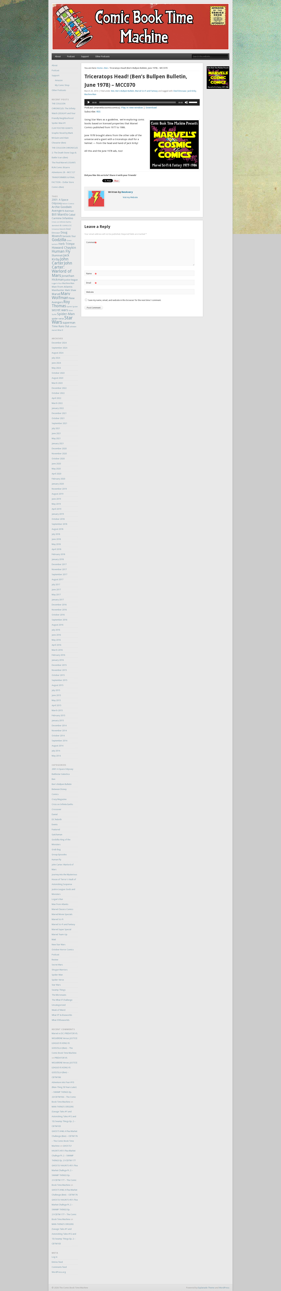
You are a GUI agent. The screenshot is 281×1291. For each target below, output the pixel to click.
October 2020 (58, 458)
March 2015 (57, 710)
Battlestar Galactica (61, 774)
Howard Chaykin (64, 248)
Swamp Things (59, 990)
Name (91, 274)
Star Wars (56, 985)
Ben (106, 68)
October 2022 (58, 393)
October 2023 (58, 373)
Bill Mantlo (60, 214)
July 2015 (56, 690)
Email (91, 283)
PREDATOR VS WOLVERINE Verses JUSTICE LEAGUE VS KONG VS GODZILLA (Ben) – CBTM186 (64, 1067)
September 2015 (59, 680)
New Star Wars (58, 944)
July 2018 (56, 534)
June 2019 (56, 499)
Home (100, 68)
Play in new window (132, 107)
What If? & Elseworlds (62, 1015)
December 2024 (59, 343)
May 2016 (56, 640)
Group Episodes (59, 854)
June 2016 (56, 635)
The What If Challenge (62, 1000)
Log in (54, 1257)
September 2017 (59, 574)
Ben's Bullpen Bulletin (124, 91)
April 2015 (56, 705)
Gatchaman (57, 834)
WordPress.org (59, 1272)
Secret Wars (57, 964)
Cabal (72, 214)
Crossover (56, 809)
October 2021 (58, 418)
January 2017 (58, 599)
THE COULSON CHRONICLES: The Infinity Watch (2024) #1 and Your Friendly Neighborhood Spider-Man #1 (63, 113)
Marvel (56, 294)
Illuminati (57, 255)
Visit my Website (130, 197)
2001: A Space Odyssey (62, 769)
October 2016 (58, 614)
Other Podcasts (102, 56)
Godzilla (59, 239)
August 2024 (57, 353)
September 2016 (59, 620)
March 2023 (57, 383)
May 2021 (56, 438)
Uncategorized (59, 1005)
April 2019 (56, 509)
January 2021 (58, 443)
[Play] (88, 102)
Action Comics (68, 204)
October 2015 (58, 675)
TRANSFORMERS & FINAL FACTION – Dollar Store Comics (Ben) (63, 182)
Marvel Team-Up (59, 934)
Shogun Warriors (59, 969)
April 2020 (56, 473)
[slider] (193, 102)
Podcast (71, 56)
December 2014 (59, 725)
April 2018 (56, 549)
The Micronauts (59, 995)
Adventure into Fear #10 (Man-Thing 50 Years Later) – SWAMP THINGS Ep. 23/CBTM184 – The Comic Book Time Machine (64, 1092)
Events (55, 824)
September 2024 (59, 348)
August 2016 (57, 625)
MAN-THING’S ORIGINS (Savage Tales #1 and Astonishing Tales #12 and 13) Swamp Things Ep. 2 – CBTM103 (64, 1116)
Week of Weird (58, 1010)
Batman (69, 210)
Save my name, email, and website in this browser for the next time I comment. (124, 300)
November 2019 (59, 489)
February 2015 (58, 715)
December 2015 (59, 665)
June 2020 (56, 463)
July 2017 (56, 584)
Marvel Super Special (61, 929)
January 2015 (58, 720)
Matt (54, 939)
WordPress (224, 1287)
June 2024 (56, 363)
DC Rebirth (57, 819)
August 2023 (57, 378)
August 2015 (57, 685)
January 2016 (58, 660)
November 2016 (59, 609)
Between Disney (59, 789)
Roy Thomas (61, 303)
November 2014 (59, 730)
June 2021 (56, 433)
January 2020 (58, 484)
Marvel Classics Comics (62, 909)
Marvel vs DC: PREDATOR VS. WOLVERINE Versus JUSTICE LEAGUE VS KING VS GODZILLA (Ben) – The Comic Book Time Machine (65, 1043)
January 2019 (58, 514)
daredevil (55, 226)
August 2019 (57, 494)
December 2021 (59, 413)
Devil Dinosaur (180, 91)
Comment (91, 243)
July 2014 (56, 750)
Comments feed (59, 1267)
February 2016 (58, 655)
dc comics (64, 225)
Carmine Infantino (62, 218)
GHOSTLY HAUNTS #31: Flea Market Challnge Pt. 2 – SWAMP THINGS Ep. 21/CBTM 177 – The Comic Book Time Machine (65, 1175)
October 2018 (58, 519)
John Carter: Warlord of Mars (62, 269)
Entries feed (57, 1262)
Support (85, 56)
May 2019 (56, 504)
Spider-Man (66, 314)
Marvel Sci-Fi (57, 919)
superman (69, 322)
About (58, 56)
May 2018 (56, 544)
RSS (98, 111)
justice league (71, 279)
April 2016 (56, 645)
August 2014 (57, 745)
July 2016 (56, 630)
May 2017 (56, 594)
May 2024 (56, 368)
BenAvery (127, 192)
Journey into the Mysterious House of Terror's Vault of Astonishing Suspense (64, 879)
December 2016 (59, 604)
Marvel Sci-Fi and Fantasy (146, 91)
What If (60, 330)
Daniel (55, 814)
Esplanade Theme (206, 1287)
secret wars (60, 310)
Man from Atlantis (62, 286)
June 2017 (56, 589)
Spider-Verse (58, 980)
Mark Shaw (70, 290)
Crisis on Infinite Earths (61, 222)
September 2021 (59, 423)
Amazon (59, 80)
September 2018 (59, 524)
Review (55, 959)
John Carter (60, 261)
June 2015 (56, 695)
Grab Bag (56, 849)
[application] (142, 102)
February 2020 (58, 479)
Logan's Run (57, 283)
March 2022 (57, 403)
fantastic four (69, 236)
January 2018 (58, 559)
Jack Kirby (191, 91)
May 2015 (56, 700)
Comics (55, 794)
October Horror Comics (63, 949)
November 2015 (59, 670)
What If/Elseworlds (60, 1020)
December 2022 (59, 388)
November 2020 (59, 453)
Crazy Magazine (59, 799)
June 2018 (56, 539)
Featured (56, 829)
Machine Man (90, 94)
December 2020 (59, 448)
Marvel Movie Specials (62, 914)
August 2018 (57, 529)
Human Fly (61, 251)
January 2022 (58, 408)
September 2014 (59, 740)
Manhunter (58, 290)
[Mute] (186, 102)
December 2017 (59, 564)
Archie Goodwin (62, 207)
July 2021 (56, 428)
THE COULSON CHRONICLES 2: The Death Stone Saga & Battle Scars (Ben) (65, 153)
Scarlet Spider (72, 307)
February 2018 (58, 554)
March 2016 (57, 650)
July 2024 (56, 358)
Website (90, 292)
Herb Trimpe (66, 243)
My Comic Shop (62, 85)
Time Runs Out (60, 326)
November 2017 (59, 569)
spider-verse (58, 318)
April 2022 (56, 398)
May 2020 (56, 468)
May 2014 (56, 756)
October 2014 (58, 735)
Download (151, 107)
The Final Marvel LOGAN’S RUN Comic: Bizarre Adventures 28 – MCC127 (64, 167)
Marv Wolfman (61, 295)
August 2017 (57, 579)
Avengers (58, 210)
